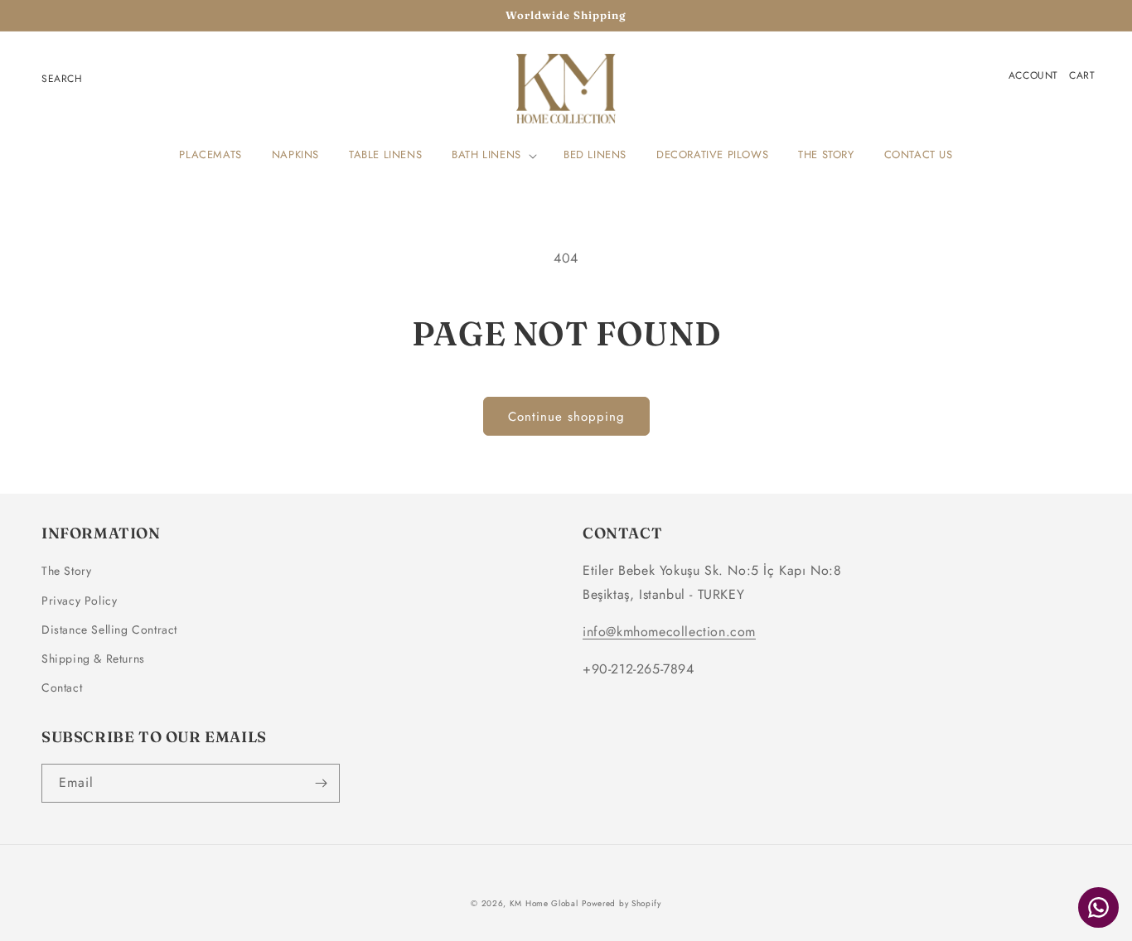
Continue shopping (566, 417)
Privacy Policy (79, 600)
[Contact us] (1098, 907)
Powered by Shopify (621, 903)
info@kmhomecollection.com (669, 631)
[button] (493, 155)
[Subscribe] (320, 783)
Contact (61, 687)
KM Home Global (544, 903)
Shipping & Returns (93, 658)
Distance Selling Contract (109, 629)
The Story (66, 570)
